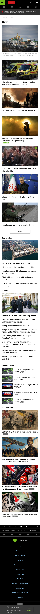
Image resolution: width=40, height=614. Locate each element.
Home (5, 17)
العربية (3, 526)
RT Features (7, 408)
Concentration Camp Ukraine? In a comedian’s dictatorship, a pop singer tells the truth (19, 344)
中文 (37, 526)
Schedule (20, 560)
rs (31, 526)
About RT (20, 579)
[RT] (5, 530)
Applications (20, 551)
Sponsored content (20, 565)
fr (26, 526)
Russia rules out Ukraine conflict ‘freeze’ (18, 225)
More (20, 231)
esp (10, 526)
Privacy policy (20, 574)
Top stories (7, 238)
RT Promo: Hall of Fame (20, 583)
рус (15, 526)
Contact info (20, 588)
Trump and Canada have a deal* (15, 326)
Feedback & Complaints (20, 593)
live (11, 2)
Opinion (5, 291)
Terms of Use (20, 569)
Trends (11, 17)
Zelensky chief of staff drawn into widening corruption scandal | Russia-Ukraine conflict (20, 12)
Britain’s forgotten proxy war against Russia (20, 432)
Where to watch (20, 555)
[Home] (2, 2)
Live (20, 546)
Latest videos (8, 366)
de (21, 526)
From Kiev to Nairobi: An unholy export (19, 316)
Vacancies (20, 597)
